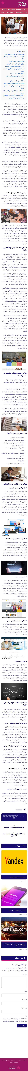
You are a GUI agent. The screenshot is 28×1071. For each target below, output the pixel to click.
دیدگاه (24, 975)
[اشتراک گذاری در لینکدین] (7, 816)
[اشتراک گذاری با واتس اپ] (4, 816)
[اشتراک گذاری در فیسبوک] (16, 816)
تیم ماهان (11, 769)
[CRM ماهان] (26, 12)
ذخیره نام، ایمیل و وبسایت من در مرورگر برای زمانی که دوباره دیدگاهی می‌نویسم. (15, 1020)
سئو (25, 665)
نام (25, 991)
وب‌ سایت (24, 1008)
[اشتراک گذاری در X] (13, 816)
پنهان (19, 51)
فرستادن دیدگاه (21, 1026)
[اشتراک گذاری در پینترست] (10, 816)
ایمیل (24, 1000)
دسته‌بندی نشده (19, 809)
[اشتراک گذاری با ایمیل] (14, 818)
